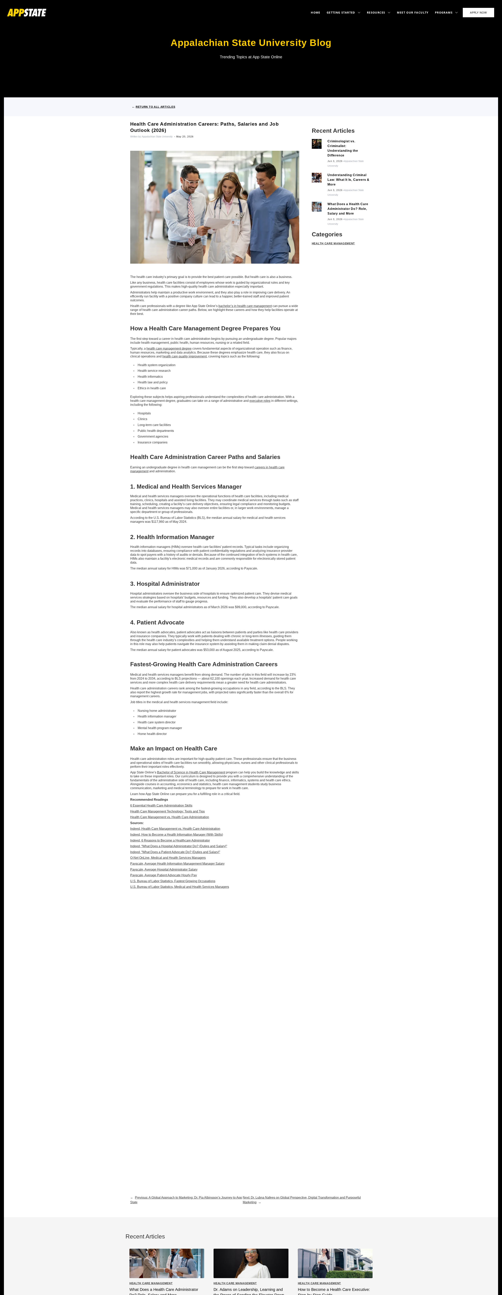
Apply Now (478, 12)
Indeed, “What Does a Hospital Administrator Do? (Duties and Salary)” (178, 846)
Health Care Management (333, 243)
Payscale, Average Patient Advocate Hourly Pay (163, 875)
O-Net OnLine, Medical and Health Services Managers (168, 857)
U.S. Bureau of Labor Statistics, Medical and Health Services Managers (179, 886)
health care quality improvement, (184, 356)
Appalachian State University (157, 136)
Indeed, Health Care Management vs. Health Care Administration (175, 828)
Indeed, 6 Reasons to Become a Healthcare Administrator (170, 840)
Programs (444, 12)
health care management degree (169, 348)
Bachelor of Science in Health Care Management (191, 772)
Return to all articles (155, 106)
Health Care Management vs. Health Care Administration (169, 817)
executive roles (259, 400)
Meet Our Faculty (412, 12)
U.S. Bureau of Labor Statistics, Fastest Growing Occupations (172, 881)
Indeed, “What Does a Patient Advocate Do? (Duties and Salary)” (175, 852)
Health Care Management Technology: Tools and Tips (167, 811)
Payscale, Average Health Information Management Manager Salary (177, 863)
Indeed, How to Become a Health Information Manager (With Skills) (176, 834)
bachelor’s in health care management (245, 306)
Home (315, 12)
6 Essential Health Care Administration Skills (161, 805)
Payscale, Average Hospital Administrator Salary (163, 869)
